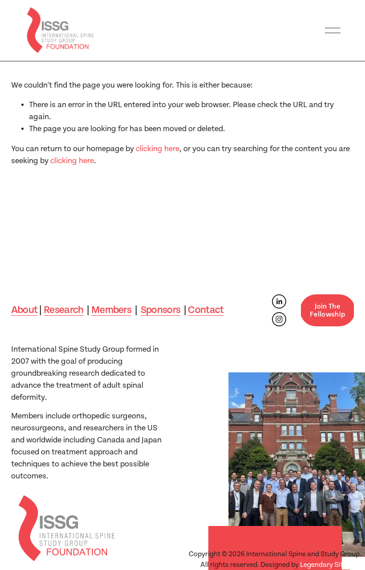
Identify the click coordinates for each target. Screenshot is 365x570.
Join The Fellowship (327, 310)
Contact (205, 310)
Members (111, 310)
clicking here (157, 149)
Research (64, 310)
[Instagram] (279, 319)
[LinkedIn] (279, 301)
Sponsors (161, 310)
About (24, 310)
